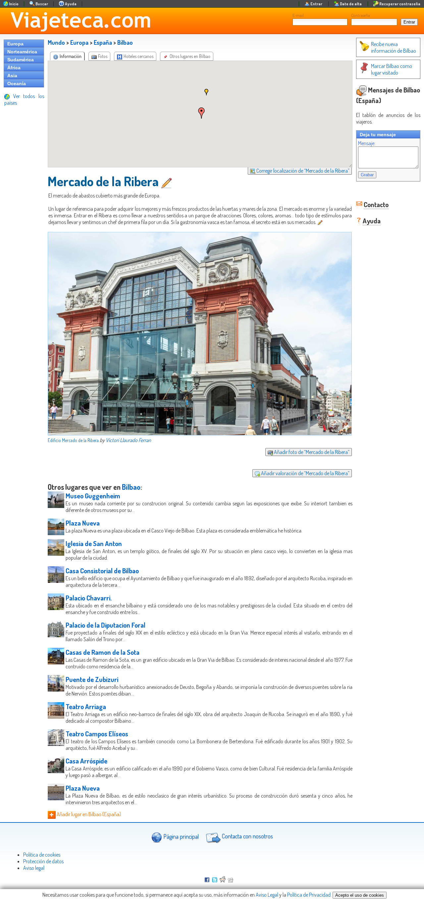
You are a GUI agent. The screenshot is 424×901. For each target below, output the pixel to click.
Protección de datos (43, 861)
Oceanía (16, 83)
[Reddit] (223, 880)
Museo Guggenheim (93, 495)
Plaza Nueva (83, 523)
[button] (201, 113)
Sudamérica (20, 59)
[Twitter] (214, 880)
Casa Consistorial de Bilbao (102, 570)
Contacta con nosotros (247, 836)
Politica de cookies (41, 854)
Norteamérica (22, 51)
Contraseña (360, 15)
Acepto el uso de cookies (359, 895)
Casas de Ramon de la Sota (102, 652)
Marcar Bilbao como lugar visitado (391, 69)
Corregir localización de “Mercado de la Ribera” (302, 170)
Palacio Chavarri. (89, 597)
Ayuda (372, 220)
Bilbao (125, 42)
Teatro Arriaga (86, 706)
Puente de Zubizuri (92, 679)
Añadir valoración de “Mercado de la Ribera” (304, 473)
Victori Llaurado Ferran (128, 440)
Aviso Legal (267, 894)
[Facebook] (207, 880)
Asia (12, 75)
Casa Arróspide (86, 761)
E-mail (298, 15)
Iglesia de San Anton (94, 543)
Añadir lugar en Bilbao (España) (88, 814)
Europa (15, 43)
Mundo (56, 42)
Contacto (376, 204)
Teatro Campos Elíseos (97, 733)
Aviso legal (33, 868)
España (103, 42)
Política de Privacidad (309, 894)
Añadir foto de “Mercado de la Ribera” (311, 452)
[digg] (230, 880)
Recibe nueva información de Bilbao (393, 47)
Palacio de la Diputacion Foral (105, 625)
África (14, 67)
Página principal (180, 836)
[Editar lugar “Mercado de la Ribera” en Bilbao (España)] (167, 181)
